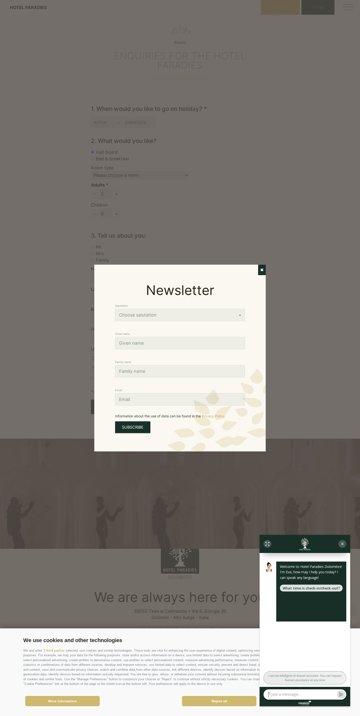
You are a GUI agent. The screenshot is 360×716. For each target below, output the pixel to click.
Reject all (219, 701)
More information (62, 701)
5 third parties (53, 650)
